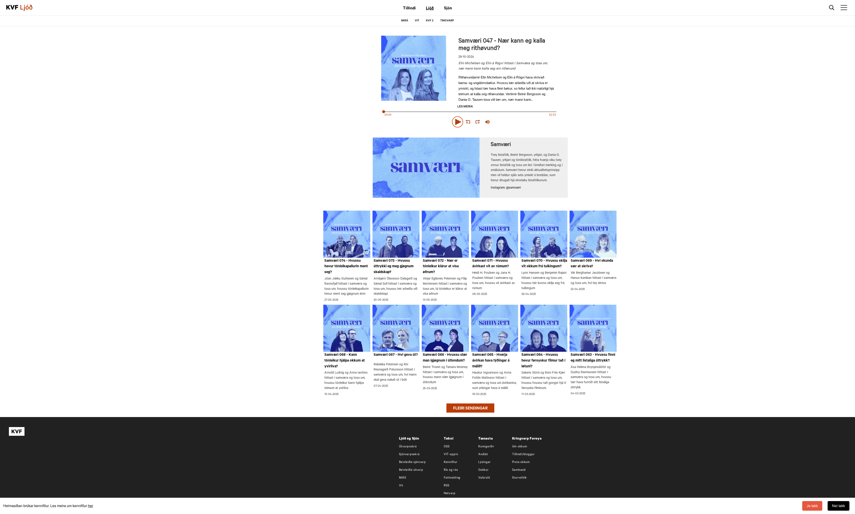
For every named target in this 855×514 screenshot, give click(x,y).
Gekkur (483, 470)
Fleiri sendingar (470, 409)
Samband (519, 470)
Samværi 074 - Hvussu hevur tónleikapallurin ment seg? (346, 266)
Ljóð (430, 8)
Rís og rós (451, 470)
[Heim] (12, 7)
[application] (470, 121)
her (90, 505)
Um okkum (519, 446)
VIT (417, 21)
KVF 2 (430, 21)
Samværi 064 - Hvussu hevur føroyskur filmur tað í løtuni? (543, 360)
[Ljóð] (30, 7)
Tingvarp (447, 21)
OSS (447, 446)
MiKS (402, 478)
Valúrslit (484, 478)
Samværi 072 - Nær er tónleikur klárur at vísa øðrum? (441, 266)
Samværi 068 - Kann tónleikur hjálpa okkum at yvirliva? (344, 360)
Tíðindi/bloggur (523, 454)
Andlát (483, 454)
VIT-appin (451, 454)
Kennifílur (451, 462)
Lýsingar (484, 462)
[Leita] (832, 7)
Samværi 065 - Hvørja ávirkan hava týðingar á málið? (490, 360)
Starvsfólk (519, 478)
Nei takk (838, 505)
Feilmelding (452, 478)
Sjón (448, 8)
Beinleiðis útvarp (411, 470)
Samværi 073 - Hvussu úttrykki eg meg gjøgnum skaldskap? (393, 266)
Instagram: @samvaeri (506, 188)
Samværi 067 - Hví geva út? (396, 355)
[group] (488, 122)
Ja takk (812, 505)
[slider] (508, 122)
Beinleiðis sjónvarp (412, 462)
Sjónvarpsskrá (409, 454)
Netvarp (450, 493)
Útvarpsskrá (408, 446)
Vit (401, 485)
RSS (447, 485)
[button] (457, 121)
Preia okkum (521, 462)
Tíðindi (409, 8)
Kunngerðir (486, 446)
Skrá (404, 21)
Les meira (465, 107)
